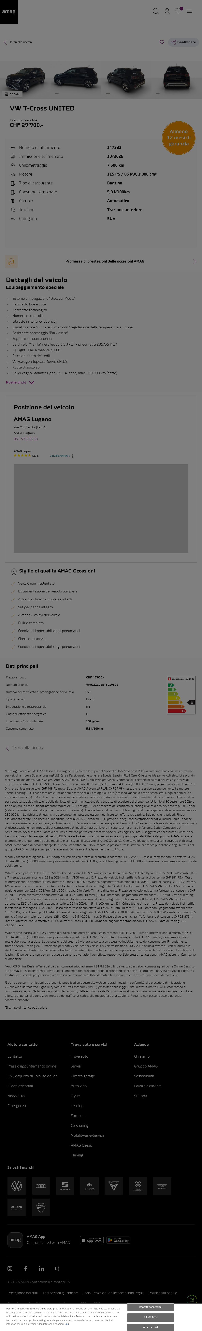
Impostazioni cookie (150, 1307)
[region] (101, 1317)
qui (67, 1324)
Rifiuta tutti (150, 1317)
